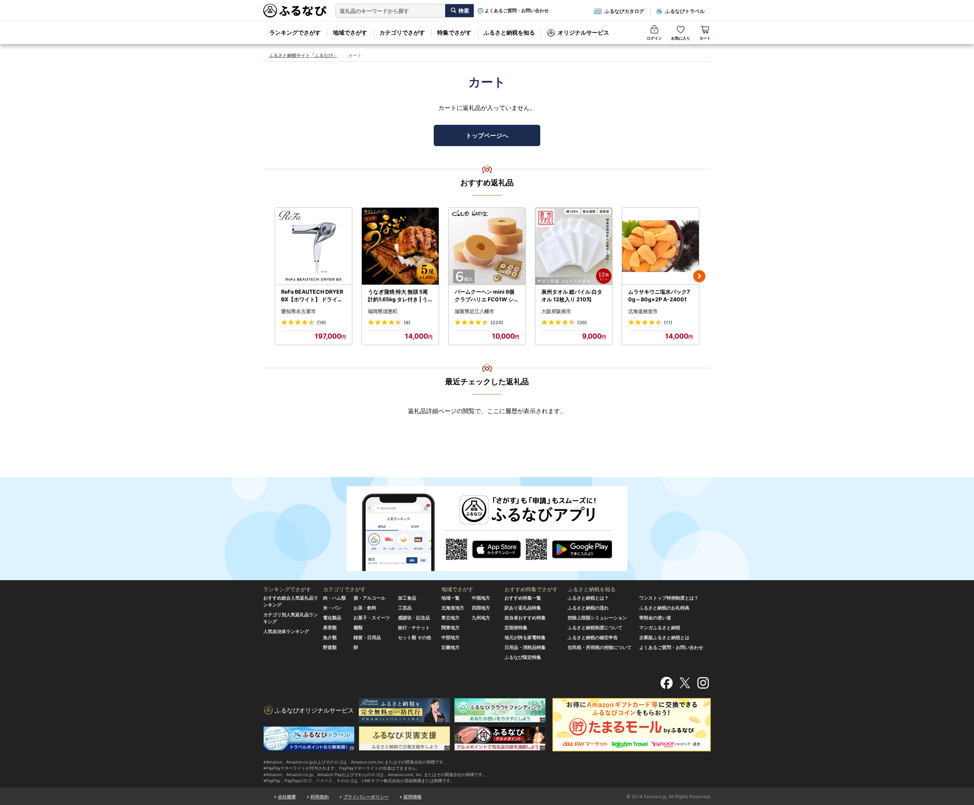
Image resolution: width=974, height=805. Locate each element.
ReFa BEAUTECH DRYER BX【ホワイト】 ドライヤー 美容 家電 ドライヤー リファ (312, 295)
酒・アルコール (369, 598)
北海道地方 (452, 608)
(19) (321, 322)
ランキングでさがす (295, 32)
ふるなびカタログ (624, 11)
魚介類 (330, 637)
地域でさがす (350, 32)
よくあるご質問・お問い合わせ (517, 10)
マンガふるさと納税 (659, 627)
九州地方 (481, 617)
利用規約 (319, 797)
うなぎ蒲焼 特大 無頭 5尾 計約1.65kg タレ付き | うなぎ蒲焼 (398, 295)
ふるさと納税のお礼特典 (664, 608)
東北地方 (450, 617)
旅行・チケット (414, 627)
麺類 (358, 627)
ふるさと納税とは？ (588, 598)
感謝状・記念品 (414, 617)
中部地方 (450, 637)
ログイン (654, 38)
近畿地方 (450, 647)
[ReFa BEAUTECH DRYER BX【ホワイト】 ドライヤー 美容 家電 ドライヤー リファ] (313, 246)
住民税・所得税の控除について (600, 647)
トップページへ (487, 135)
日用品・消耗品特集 (525, 647)
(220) (496, 322)
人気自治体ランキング (286, 631)
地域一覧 (450, 598)
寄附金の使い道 (655, 617)
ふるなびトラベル (685, 11)
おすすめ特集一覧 (523, 598)
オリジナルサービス (583, 32)
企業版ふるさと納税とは (664, 637)
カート (705, 38)
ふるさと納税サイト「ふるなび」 (303, 55)
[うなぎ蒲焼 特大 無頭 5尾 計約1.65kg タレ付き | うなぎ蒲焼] (400, 246)
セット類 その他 (414, 637)
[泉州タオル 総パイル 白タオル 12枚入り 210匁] (573, 246)
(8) (407, 322)
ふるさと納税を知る (509, 32)
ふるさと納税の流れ (588, 608)
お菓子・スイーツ (371, 617)
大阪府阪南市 (556, 311)
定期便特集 (516, 627)
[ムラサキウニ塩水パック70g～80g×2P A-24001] (660, 246)
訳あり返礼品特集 (523, 608)
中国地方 (481, 598)
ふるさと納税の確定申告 (593, 637)
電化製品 (332, 617)
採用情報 (412, 797)
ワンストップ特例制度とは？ (669, 598)
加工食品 (407, 598)
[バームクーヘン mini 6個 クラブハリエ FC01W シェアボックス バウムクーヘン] (487, 246)
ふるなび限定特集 (523, 657)
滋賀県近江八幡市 (474, 311)
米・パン (332, 608)
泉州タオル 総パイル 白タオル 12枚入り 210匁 (571, 295)
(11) (668, 322)
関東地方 (450, 627)
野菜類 (330, 647)
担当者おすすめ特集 (525, 617)
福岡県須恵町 (383, 311)
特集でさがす (454, 32)
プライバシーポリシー (366, 797)
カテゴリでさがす (402, 32)
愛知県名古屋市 (298, 311)
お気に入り (680, 38)
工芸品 (405, 608)
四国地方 (481, 608)
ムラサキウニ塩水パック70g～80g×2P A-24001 (659, 295)
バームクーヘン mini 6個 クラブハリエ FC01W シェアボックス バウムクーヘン (487, 295)
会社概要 (287, 797)
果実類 (330, 627)
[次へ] (699, 276)
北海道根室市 (643, 311)
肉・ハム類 (334, 598)
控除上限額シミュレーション (597, 617)
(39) (582, 322)
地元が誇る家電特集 (525, 637)
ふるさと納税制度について (595, 627)
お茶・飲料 (364, 608)
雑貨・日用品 (367, 637)
